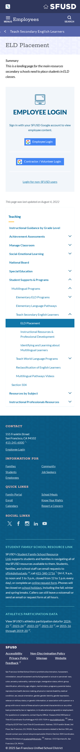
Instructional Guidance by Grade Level (34, 228)
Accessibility (14, 653)
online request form (44, 582)
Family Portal (14, 494)
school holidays (32, 587)
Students (11, 472)
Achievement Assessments (27, 236)
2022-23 (32, 626)
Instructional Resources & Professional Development (37, 334)
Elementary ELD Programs (33, 297)
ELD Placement (30, 323)
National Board (19, 262)
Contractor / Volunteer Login (42, 161)
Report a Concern (52, 505)
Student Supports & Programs (29, 279)
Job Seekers (48, 472)
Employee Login (42, 141)
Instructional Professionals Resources (34, 402)
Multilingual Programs (26, 288)
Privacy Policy (18, 658)
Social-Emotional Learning (26, 254)
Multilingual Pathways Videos (35, 376)
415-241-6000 (15, 442)
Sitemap (41, 658)
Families (11, 466)
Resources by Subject (23, 393)
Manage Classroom (21, 245)
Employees (12, 477)
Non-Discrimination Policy (47, 653)
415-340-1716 (45, 573)
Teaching (15, 216)
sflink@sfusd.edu (16, 573)
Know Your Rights (52, 500)
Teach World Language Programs (37, 358)
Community (48, 466)
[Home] (60, 7)
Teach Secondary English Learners (37, 31)
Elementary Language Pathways (36, 305)
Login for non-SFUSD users (40, 181)
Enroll (9, 500)
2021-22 (47, 626)
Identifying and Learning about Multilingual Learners (40, 347)
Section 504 (19, 384)
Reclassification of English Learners (38, 367)
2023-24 (18, 626)
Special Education (21, 271)
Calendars (12, 505)
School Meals (49, 494)
